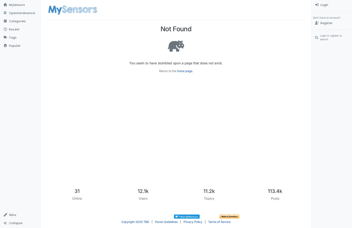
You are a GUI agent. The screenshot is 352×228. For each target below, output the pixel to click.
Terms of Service (219, 222)
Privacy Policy (193, 222)
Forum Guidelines (166, 222)
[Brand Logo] (72, 10)
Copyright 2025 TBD (135, 222)
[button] (20, 215)
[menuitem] (331, 5)
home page (184, 71)
